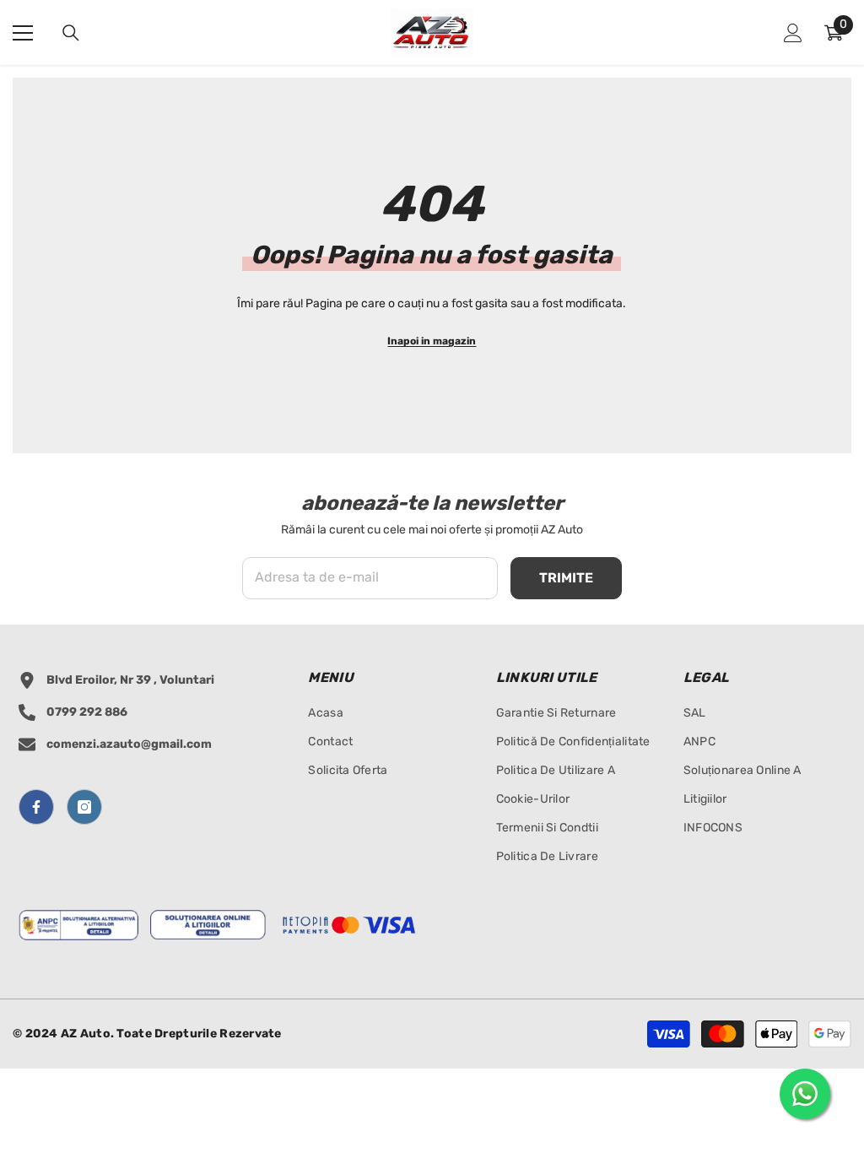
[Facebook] (36, 807)
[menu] (23, 33)
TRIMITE (566, 578)
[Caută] (71, 33)
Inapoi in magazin (431, 341)
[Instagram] (84, 807)
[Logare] (793, 33)
